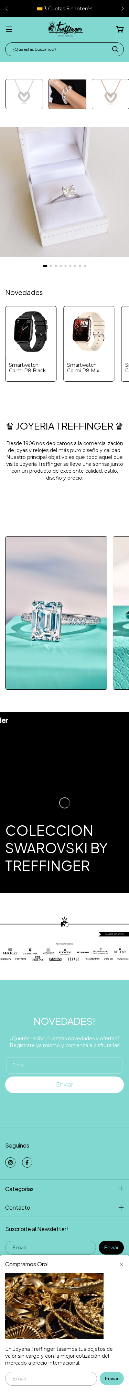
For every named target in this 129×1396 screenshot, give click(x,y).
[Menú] (9, 30)
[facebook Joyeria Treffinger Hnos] (27, 1162)
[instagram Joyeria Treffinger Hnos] (10, 1162)
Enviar (112, 1378)
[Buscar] (115, 49)
